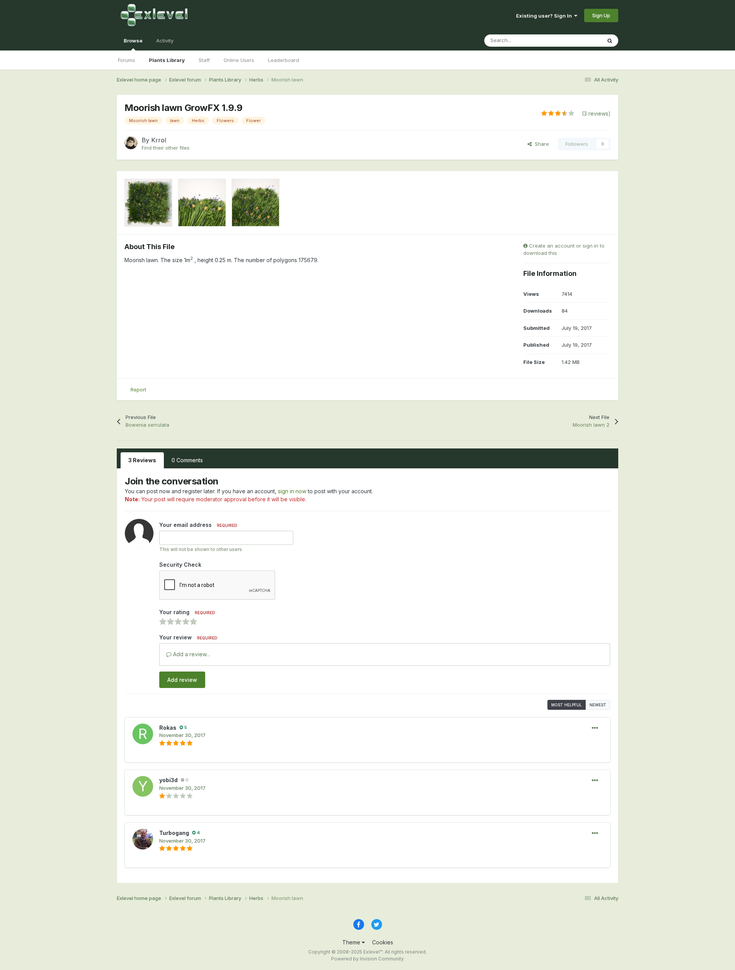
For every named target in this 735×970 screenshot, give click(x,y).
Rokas (167, 727)
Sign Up (601, 15)
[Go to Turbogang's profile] (142, 839)
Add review (182, 680)
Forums (126, 60)
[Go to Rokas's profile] (142, 734)
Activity (164, 40)
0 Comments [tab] (187, 460)
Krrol (158, 140)
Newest (598, 705)
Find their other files (165, 148)
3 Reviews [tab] (142, 460)
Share (540, 144)
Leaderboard (283, 60)
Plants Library (167, 60)
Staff (204, 60)
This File (581, 40)
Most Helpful (566, 705)
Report (138, 389)
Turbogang (174, 833)
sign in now (292, 491)
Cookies (382, 942)
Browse (133, 40)
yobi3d (168, 780)
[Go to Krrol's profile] (130, 142)
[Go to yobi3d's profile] (142, 786)
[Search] (609, 40)
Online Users (239, 60)
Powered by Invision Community (367, 959)
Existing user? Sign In (545, 16)
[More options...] (595, 728)
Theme (352, 942)
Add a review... (191, 654)
